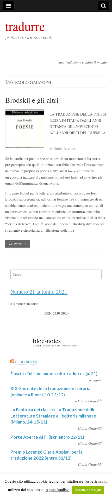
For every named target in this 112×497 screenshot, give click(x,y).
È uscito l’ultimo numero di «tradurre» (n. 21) (53, 373)
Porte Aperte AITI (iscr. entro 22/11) (47, 437)
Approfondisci (58, 489)
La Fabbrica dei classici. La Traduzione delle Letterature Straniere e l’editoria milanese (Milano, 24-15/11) (53, 416)
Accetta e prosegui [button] (88, 489)
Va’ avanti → (17, 243)
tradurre (25, 26)
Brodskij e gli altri (32, 100)
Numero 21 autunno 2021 (38, 291)
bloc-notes (26, 361)
